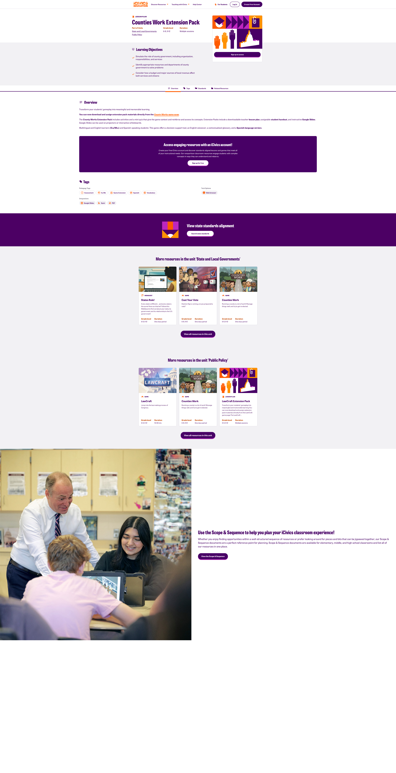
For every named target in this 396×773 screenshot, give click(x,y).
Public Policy (137, 34)
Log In (235, 4)
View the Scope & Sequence (213, 556)
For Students (222, 4)
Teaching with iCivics (179, 4)
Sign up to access (237, 54)
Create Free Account (252, 4)
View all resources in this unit (198, 333)
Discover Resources (158, 4)
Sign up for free (198, 163)
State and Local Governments (144, 31)
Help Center (197, 4)
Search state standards (200, 233)
